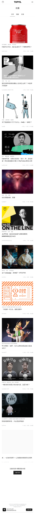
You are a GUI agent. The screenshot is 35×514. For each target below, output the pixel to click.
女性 (3, 195)
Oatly (3, 119)
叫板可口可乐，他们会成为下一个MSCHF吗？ (17, 47)
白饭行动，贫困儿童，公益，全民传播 (10, 382)
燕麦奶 (12, 119)
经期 (9, 195)
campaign (11, 270)
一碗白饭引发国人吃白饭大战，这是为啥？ (16, 384)
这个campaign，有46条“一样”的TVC (14, 273)
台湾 (9, 231)
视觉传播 (7, 156)
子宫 (6, 195)
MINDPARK (4, 231)
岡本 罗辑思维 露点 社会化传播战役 (9, 343)
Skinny (3, 270)
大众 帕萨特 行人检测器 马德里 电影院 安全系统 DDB (13, 418)
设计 (9, 81)
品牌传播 (7, 119)
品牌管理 (12, 156)
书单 (3, 81)
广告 (6, 81)
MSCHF (9, 44)
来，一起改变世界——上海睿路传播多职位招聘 (17, 458)
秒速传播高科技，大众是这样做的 (13, 421)
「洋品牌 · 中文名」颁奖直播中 (12, 309)
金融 (12, 231)
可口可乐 (14, 44)
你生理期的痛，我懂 (8, 197)
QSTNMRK (4, 44)
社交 (7, 270)
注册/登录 (17, 472)
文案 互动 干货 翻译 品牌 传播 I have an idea (11, 307)
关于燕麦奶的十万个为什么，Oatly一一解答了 (17, 122)
